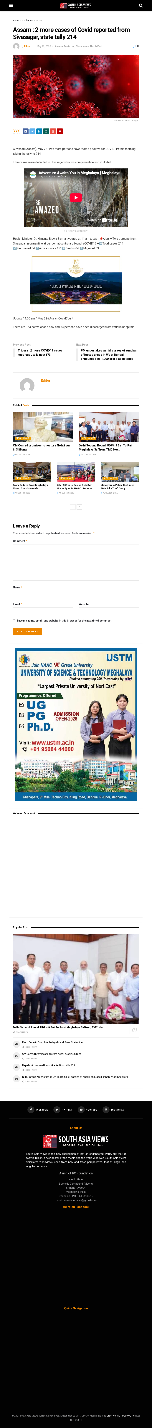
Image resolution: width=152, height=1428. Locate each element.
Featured (69, 46)
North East (27, 20)
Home (16, 20)
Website (84, 604)
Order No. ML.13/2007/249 (120, 1415)
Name (18, 587)
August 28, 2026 (22, 493)
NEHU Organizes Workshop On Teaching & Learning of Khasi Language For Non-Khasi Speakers (75, 1076)
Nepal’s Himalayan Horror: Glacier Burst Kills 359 (48, 1065)
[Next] (79, 507)
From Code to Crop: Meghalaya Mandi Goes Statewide (52, 1042)
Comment (20, 541)
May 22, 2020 (44, 46)
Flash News (82, 46)
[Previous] (73, 507)
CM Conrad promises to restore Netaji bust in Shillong (51, 1053)
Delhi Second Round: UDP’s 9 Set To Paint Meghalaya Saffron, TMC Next (59, 1027)
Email (17, 604)
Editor (27, 46)
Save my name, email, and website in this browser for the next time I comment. (64, 620)
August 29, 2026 (22, 455)
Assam (39, 20)
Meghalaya (22, 438)
